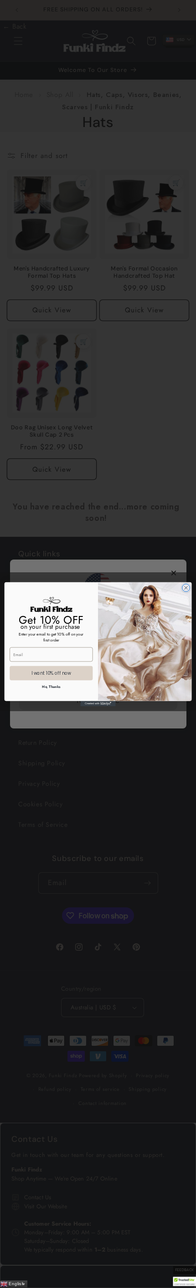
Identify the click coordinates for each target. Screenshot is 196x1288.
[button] (184, 1281)
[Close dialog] (186, 587)
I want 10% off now (51, 673)
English (16, 1283)
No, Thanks (51, 686)
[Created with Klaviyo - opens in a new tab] (97, 703)
